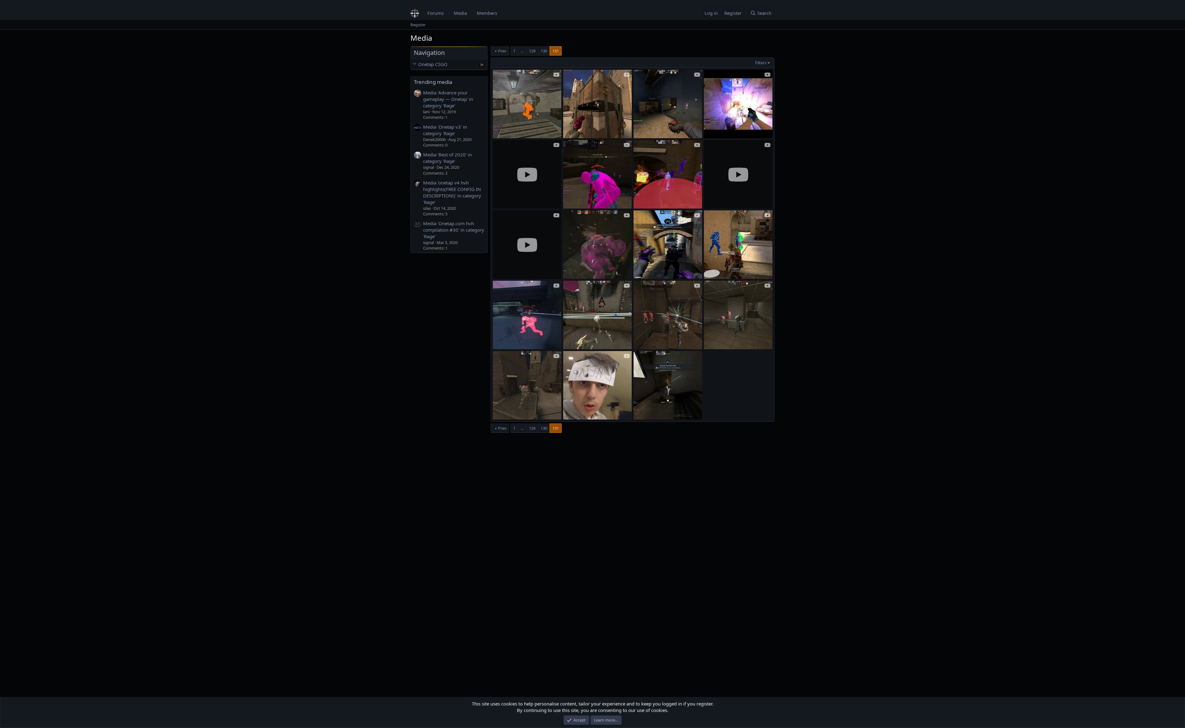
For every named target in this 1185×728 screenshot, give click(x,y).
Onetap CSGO (432, 64)
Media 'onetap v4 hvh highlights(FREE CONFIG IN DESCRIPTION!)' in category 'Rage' (452, 192)
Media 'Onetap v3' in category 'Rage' (445, 130)
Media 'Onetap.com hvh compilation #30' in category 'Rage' (453, 229)
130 (544, 51)
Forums (435, 13)
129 (532, 51)
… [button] (522, 51)
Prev (502, 51)
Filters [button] (760, 62)
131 (555, 51)
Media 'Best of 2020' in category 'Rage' (447, 157)
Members (487, 13)
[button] (414, 64)
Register (418, 24)
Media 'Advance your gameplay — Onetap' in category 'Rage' (448, 99)
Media (460, 13)
